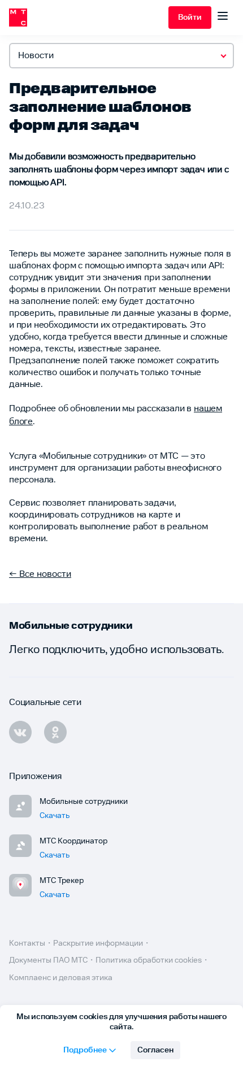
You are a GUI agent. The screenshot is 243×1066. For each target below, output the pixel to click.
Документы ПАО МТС (48, 960)
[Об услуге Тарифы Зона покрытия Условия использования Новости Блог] (121, 55)
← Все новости (40, 574)
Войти (190, 17)
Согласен (155, 1050)
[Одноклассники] (55, 732)
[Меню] (222, 18)
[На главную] (88, 17)
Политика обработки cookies (149, 960)
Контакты (27, 943)
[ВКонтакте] (20, 732)
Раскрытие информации (98, 943)
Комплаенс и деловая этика (60, 977)
